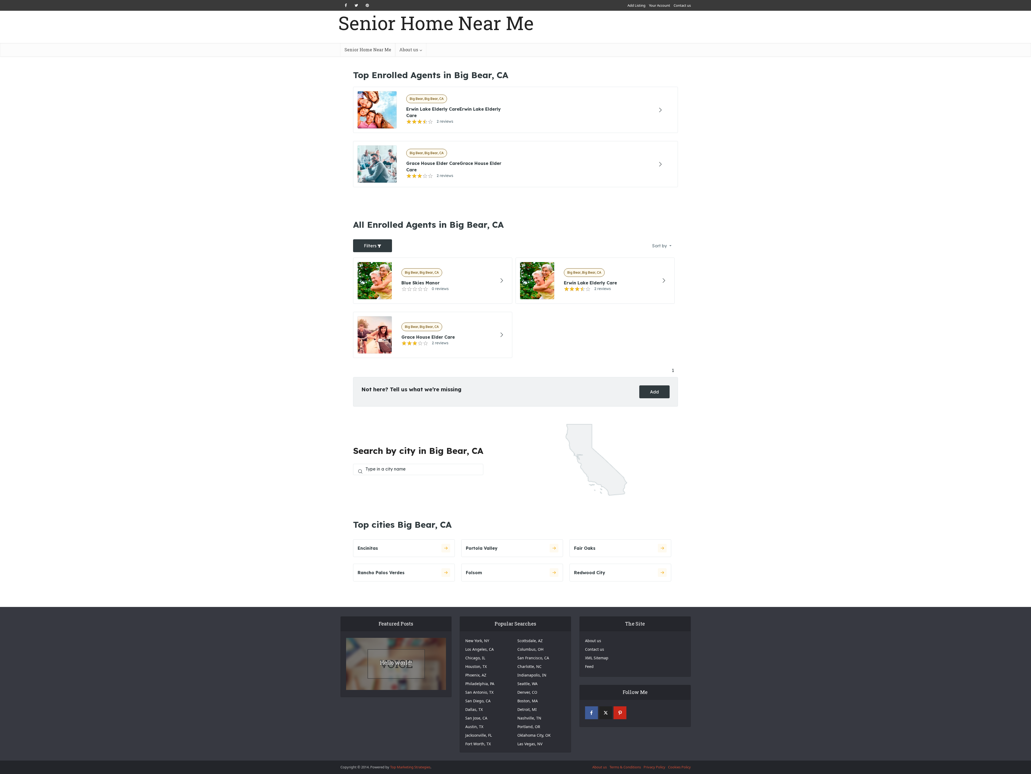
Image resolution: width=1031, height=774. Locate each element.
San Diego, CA (478, 700)
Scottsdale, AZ (530, 640)
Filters (370, 245)
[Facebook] (591, 712)
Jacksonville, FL (478, 735)
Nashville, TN (529, 718)
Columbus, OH (530, 649)
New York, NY (477, 640)
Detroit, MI (527, 709)
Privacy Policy (654, 767)
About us (408, 49)
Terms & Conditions (625, 767)
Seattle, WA (527, 683)
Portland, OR (528, 726)
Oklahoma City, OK (534, 735)
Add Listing (636, 5)
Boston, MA (527, 700)
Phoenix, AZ (475, 675)
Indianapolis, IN (531, 675)
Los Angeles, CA (479, 649)
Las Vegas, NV (529, 743)
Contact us (682, 5)
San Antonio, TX (479, 692)
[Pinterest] (619, 712)
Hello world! (396, 662)
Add (654, 392)
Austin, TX (474, 726)
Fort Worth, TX (478, 743)
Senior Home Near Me (436, 23)
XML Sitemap (596, 657)
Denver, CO (527, 692)
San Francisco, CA (533, 657)
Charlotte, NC (529, 666)
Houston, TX (476, 666)
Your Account (659, 5)
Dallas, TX (474, 709)
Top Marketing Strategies (410, 767)
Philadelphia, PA (479, 683)
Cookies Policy (679, 767)
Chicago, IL (475, 657)
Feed (589, 666)
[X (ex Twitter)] (605, 712)
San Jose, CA (476, 718)
